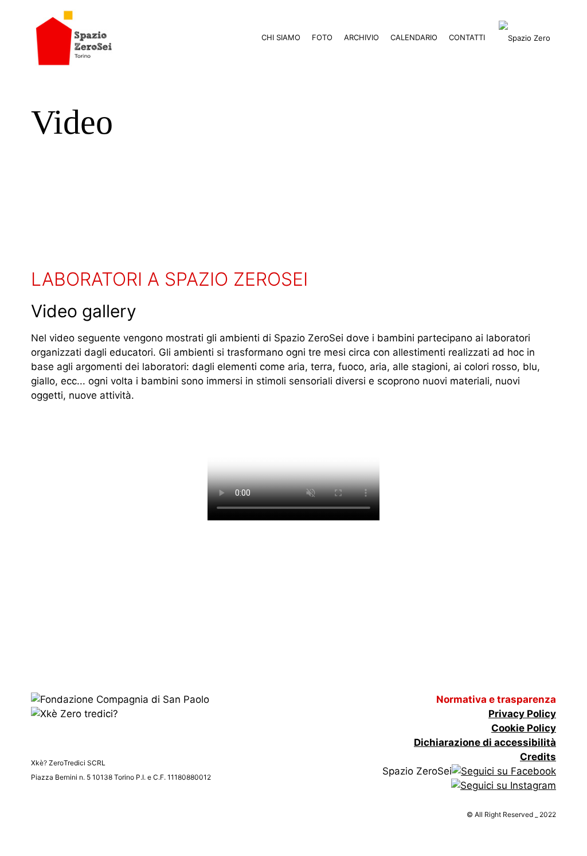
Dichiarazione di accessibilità (485, 742)
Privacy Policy (522, 713)
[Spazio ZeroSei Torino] (74, 37)
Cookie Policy (523, 728)
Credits (538, 756)
